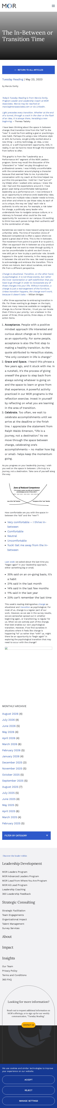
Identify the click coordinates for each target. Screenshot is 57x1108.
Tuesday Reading (12, 79)
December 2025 (12, 762)
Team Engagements (13, 915)
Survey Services (10, 928)
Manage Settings (28, 1101)
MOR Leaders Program (14, 871)
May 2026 (8, 731)
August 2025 (10, 786)
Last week (10, 562)
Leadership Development (22, 863)
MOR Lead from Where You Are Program (24, 880)
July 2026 (8, 719)
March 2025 (9, 817)
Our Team (7, 966)
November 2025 (12, 768)
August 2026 (10, 713)
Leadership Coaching (13, 889)
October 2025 (11, 774)
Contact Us (28, 1025)
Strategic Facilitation (13, 910)
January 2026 (10, 756)
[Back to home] (9, 6)
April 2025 (8, 811)
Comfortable (15, 531)
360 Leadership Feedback (16, 893)
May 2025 (8, 804)
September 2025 (12, 780)
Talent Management (13, 923)
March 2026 (9, 744)
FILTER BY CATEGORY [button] (16, 835)
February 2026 (11, 750)
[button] (53, 6)
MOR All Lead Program (14, 885)
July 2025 (8, 792)
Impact (7, 947)
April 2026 (8, 738)
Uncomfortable (17, 540)
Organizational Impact (14, 919)
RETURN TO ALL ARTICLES (30, 70)
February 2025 (11, 823)
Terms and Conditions (14, 975)
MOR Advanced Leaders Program (20, 876)
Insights (8, 958)
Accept (28, 1080)
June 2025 (8, 798)
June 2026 (9, 725)
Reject (28, 1090)
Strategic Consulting (18, 902)
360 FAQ (7, 979)
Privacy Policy (9, 970)
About (7, 936)
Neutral (12, 535)
